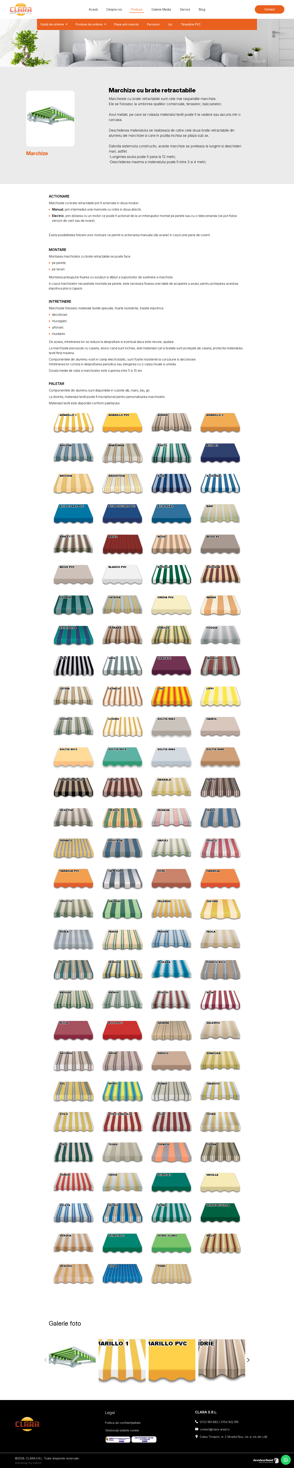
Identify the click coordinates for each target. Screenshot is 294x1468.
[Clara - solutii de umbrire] (21, 9)
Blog (202, 9)
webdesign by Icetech (28, 1462)
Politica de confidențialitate (123, 1422)
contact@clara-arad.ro (215, 1429)
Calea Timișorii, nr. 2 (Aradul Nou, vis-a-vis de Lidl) (233, 1436)
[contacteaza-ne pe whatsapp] (286, 1460)
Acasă (93, 9)
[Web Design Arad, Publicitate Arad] (266, 1460)
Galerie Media (161, 9)
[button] (248, 1360)
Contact (269, 9)
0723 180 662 (209, 1422)
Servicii (185, 9)
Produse (137, 9)
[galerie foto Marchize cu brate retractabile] (72, 1360)
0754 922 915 (230, 1422)
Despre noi (114, 9)
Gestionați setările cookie (122, 1430)
